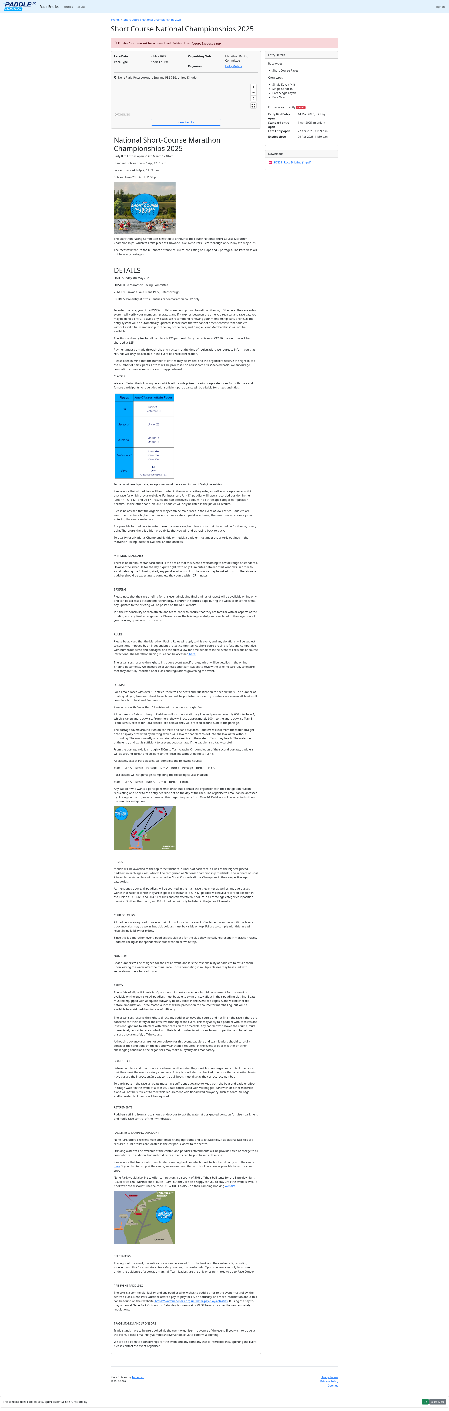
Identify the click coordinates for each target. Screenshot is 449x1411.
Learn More (437, 1401)
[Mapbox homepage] (122, 114)
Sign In (440, 7)
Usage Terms (329, 1377)
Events (115, 20)
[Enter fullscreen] (253, 105)
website (229, 1186)
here (117, 1166)
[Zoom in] (253, 87)
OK (425, 1401)
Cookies (333, 1385)
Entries (69, 7)
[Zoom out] (253, 92)
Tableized (138, 1377)
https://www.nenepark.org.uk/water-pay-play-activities (191, 1301)
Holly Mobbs (233, 66)
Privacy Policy (329, 1381)
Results (80, 7)
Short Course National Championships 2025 (152, 20)
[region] (186, 100)
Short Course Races (285, 70)
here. (192, 654)
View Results (186, 122)
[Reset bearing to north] (253, 98)
